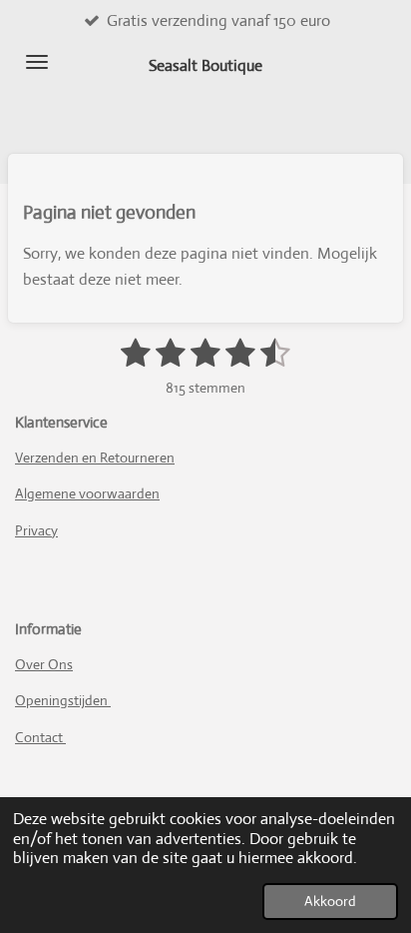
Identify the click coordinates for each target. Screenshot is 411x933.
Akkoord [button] (330, 901)
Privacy (36, 530)
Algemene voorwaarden (87, 493)
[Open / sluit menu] (37, 62)
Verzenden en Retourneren (95, 457)
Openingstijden (63, 700)
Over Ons (44, 664)
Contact (40, 737)
